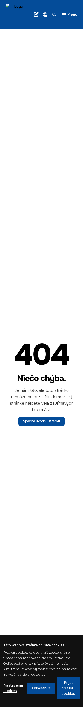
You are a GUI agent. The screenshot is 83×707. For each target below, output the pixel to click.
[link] (18, 15)
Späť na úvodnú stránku (41, 421)
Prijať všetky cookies (68, 688)
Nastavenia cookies (13, 688)
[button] (45, 14)
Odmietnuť (41, 688)
